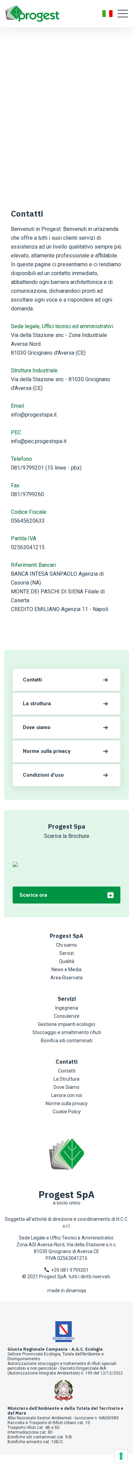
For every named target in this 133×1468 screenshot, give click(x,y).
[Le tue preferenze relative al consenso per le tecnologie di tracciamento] (121, 1456)
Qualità (66, 961)
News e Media (66, 969)
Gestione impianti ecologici (66, 1024)
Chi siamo (66, 945)
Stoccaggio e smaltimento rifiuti (66, 1032)
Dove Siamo (66, 1087)
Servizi (66, 953)
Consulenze (66, 1016)
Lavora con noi (66, 1095)
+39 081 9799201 (69, 1270)
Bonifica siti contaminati (66, 1040)
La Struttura (66, 1079)
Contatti (66, 1071)
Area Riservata (66, 977)
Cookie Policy (67, 1111)
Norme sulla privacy (67, 1103)
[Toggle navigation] (123, 14)
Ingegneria (66, 1008)
